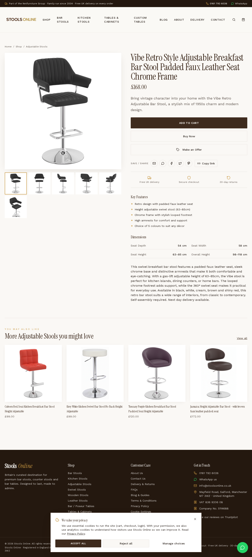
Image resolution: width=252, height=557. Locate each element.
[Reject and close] (195, 519)
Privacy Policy (140, 506)
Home (8, 46)
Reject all (126, 543)
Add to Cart (189, 122)
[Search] (234, 20)
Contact (218, 19)
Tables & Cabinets (111, 19)
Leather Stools (78, 500)
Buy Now (189, 136)
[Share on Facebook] (171, 163)
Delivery (197, 19)
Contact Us (138, 478)
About (179, 19)
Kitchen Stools (84, 19)
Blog (164, 19)
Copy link (208, 163)
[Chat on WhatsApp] (242, 547)
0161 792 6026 (209, 473)
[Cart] (243, 20)
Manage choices (174, 543)
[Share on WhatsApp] (162, 163)
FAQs (134, 489)
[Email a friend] (154, 163)
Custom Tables (140, 19)
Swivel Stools (77, 489)
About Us (137, 473)
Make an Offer (192, 149)
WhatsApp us (208, 479)
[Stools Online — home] (21, 20)
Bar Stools (63, 19)
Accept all (78, 543)
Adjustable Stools (36, 46)
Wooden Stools (78, 495)
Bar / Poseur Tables (81, 506)
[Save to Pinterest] (188, 163)
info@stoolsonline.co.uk (215, 485)
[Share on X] (180, 163)
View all (242, 338)
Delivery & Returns (143, 484)
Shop (47, 19)
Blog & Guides (140, 495)
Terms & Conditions (144, 500)
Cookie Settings (141, 511)
